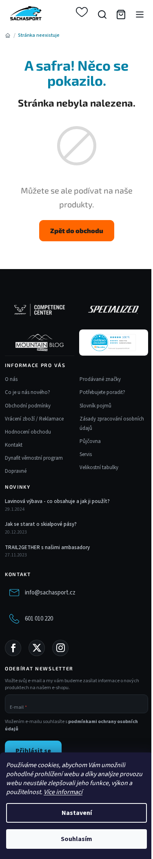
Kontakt (13, 445)
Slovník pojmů (95, 405)
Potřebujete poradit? (102, 392)
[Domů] (7, 35)
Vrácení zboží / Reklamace (34, 419)
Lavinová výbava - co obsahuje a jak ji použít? (57, 501)
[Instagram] (60, 648)
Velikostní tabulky (99, 467)
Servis (86, 454)
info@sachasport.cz (50, 592)
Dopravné (16, 471)
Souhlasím (76, 839)
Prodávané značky (100, 379)
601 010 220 (39, 618)
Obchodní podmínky (28, 405)
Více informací (63, 792)
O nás (11, 379)
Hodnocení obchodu (28, 432)
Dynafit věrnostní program (34, 458)
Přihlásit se (33, 750)
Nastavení (77, 812)
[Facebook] (13, 648)
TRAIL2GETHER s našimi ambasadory (47, 547)
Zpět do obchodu (76, 230)
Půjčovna (90, 441)
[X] (37, 648)
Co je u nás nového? (27, 392)
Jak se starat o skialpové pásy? (41, 524)
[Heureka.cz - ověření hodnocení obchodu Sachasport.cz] (113, 342)
